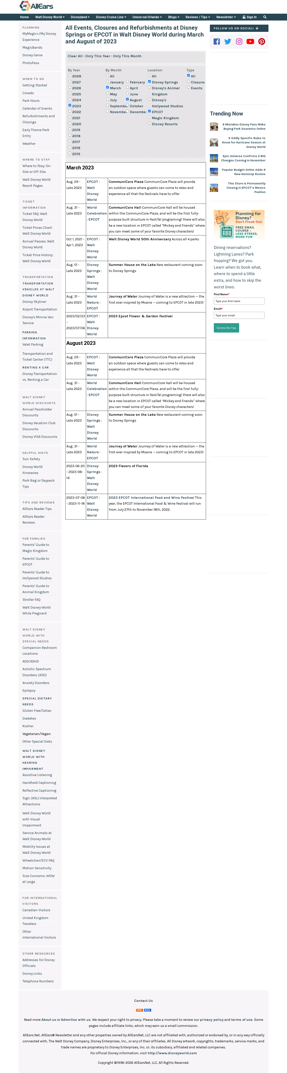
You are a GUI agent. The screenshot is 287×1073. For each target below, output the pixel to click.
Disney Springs (165, 82)
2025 (76, 94)
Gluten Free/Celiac (37, 710)
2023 (76, 106)
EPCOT (157, 112)
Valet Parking (32, 344)
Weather (29, 143)
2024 (76, 100)
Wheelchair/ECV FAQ (38, 860)
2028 (76, 76)
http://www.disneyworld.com (172, 1053)
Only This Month (127, 56)
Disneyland (79, 17)
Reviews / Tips (197, 17)
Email (218, 308)
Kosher (27, 726)
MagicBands (32, 47)
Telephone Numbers (38, 981)
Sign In (251, 17)
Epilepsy (28, 690)
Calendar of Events (37, 108)
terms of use (241, 1020)
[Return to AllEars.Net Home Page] (48, 10)
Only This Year (97, 56)
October (136, 106)
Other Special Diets (37, 741)
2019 (76, 130)
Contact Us (143, 1001)
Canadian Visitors (36, 910)
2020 (76, 124)
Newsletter (225, 17)
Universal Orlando (146, 17)
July (113, 100)
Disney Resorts (165, 124)
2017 (76, 142)
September (117, 106)
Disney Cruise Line (110, 17)
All (112, 76)
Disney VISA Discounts (39, 437)
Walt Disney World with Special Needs (35, 635)
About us (48, 1020)
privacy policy (212, 1020)
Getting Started (34, 85)
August (136, 100)
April (134, 88)
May (113, 94)
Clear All (75, 56)
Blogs (172, 17)
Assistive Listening (37, 775)
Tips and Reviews (38, 502)
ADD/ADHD (30, 661)
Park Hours (31, 100)
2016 (76, 148)
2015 (76, 154)
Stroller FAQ (31, 599)
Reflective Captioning (39, 790)
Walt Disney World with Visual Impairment (36, 819)
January (117, 82)
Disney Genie (32, 55)
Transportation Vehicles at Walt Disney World (38, 289)
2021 (76, 118)
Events (196, 88)
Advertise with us (76, 1020)
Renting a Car (35, 367)
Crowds (28, 93)
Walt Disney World (49, 17)
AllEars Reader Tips (37, 509)
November (117, 112)
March (115, 88)
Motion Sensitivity (36, 868)
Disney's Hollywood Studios (167, 103)
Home (24, 17)
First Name (221, 294)
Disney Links (32, 973)
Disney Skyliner (34, 302)
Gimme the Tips (226, 328)
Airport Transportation (39, 309)
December (137, 112)
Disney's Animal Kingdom (166, 91)
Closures (198, 82)
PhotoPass (30, 63)
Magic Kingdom (165, 118)
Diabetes (29, 718)
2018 (76, 136)
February (137, 82)
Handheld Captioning (39, 783)
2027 (76, 82)
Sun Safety (31, 459)
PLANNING (31, 27)
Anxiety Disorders (35, 683)
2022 (76, 112)
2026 (76, 88)
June (134, 94)
